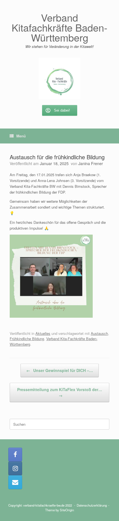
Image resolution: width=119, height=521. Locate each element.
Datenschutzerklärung (92, 505)
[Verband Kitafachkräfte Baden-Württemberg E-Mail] (15, 482)
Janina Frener (90, 163)
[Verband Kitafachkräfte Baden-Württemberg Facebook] (15, 454)
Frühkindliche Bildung (27, 338)
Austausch (99, 333)
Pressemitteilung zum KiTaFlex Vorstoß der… (59, 392)
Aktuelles (42, 333)
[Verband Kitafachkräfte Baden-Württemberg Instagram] (15, 468)
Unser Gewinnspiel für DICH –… (59, 370)
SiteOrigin (67, 510)
